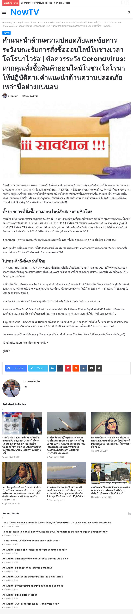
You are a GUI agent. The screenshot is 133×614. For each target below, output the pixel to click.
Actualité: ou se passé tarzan (19, 594)
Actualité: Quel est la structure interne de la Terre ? (32, 576)
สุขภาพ (16, 22)
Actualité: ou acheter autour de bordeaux (27, 567)
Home (7, 22)
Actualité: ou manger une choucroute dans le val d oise (35, 558)
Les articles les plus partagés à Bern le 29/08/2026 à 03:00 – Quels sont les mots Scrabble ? (56, 522)
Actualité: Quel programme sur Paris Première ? (30, 603)
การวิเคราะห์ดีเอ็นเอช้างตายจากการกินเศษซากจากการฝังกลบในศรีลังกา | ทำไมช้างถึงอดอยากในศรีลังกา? (110, 490)
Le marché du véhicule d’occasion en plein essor (31, 540)
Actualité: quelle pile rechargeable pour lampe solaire (34, 549)
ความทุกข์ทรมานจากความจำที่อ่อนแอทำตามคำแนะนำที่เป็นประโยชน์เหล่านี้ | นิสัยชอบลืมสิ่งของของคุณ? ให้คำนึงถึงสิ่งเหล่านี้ (111, 442)
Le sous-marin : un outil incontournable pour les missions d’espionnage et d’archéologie (55, 531)
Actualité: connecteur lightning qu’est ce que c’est (32, 585)
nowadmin (13, 96)
